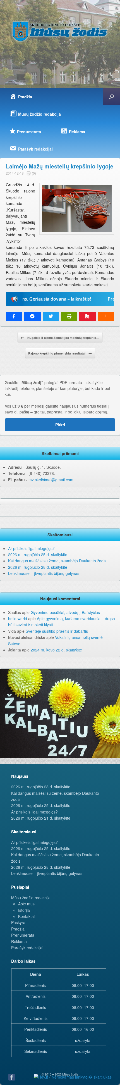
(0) (33, 173)
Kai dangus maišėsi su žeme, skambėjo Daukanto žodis (57, 560)
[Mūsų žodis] (60, 31)
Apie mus (26, 903)
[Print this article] (69, 316)
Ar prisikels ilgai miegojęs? (31, 548)
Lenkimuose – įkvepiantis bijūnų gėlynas (43, 573)
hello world (17, 618)
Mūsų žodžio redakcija (31, 897)
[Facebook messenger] (32, 316)
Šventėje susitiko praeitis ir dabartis (57, 631)
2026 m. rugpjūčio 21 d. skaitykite (40, 818)
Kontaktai (26, 916)
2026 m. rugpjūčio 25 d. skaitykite (37, 554)
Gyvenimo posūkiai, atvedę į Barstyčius (65, 612)
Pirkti (60, 424)
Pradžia (18, 929)
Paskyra (18, 922)
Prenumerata (22, 935)
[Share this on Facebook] (14, 316)
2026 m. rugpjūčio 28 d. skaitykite (37, 567)
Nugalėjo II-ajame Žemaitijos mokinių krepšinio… (60, 337)
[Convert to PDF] (87, 316)
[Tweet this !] (51, 316)
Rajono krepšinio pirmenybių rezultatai (60, 353)
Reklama (19, 941)
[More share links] (106, 316)
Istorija (24, 910)
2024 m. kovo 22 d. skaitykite (56, 650)
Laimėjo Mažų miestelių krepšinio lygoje (59, 166)
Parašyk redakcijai (27, 947)
